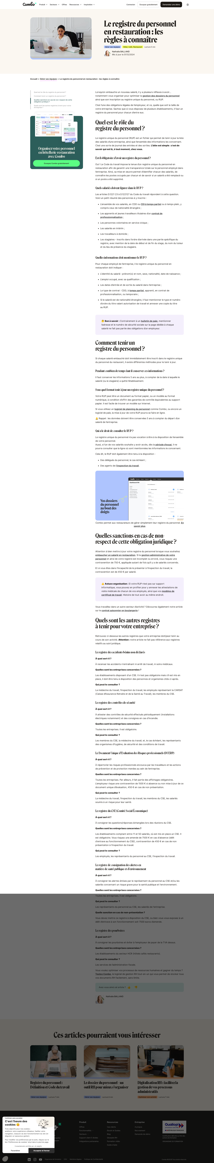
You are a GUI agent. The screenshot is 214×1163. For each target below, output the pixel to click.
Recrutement (140, 1130)
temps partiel (136, 290)
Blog (109, 1134)
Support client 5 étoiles (88, 1138)
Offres (64, 4)
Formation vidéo (113, 1141)
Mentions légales (75, 1159)
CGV (65, 1159)
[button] (43, 4)
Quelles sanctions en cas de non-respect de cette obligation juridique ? (53, 101)
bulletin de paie (149, 321)
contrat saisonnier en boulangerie (120, 610)
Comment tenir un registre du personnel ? (50, 96)
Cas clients (111, 1127)
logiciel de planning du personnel (132, 409)
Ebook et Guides (113, 1130)
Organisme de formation (53, 1159)
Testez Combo (103, 974)
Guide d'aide (112, 1145)
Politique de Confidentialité (93, 1159)
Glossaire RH (112, 1138)
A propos (138, 1127)
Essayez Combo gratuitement (56, 163)
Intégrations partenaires (89, 1141)
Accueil (33, 79)
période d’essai (163, 444)
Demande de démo (142, 1134)
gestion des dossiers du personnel (161, 96)
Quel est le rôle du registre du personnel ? (50, 92)
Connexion (130, 4)
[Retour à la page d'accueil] (29, 4)
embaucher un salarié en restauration (115, 555)
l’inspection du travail (127, 465)
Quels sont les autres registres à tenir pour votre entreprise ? (52, 106)
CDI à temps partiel (151, 204)
